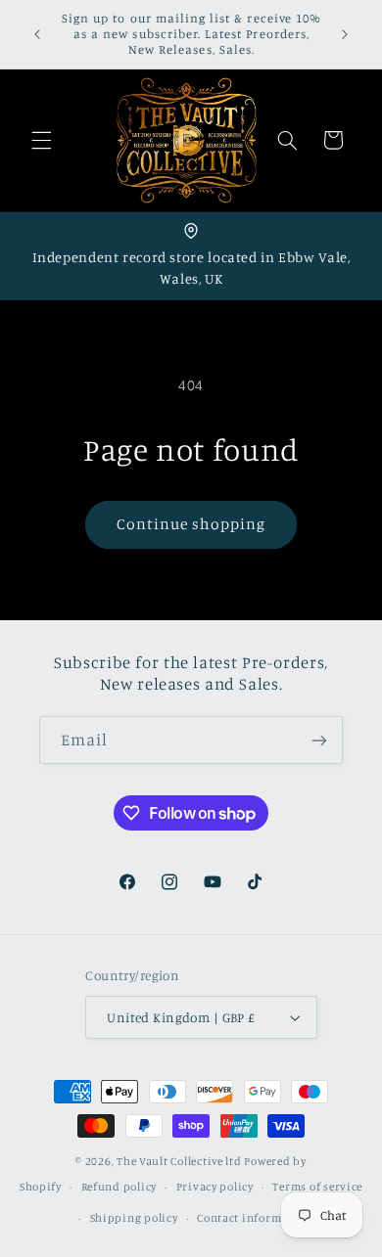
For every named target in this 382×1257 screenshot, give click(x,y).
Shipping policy (134, 1218)
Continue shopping (191, 524)
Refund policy (119, 1186)
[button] (41, 139)
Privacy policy (215, 1186)
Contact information (254, 1218)
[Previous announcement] (37, 34)
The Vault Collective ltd (179, 1161)
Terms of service (317, 1186)
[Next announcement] (344, 34)
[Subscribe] (319, 740)
